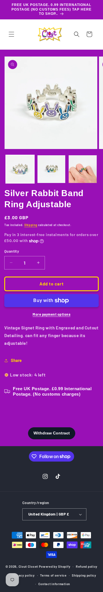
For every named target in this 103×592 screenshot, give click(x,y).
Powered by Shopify (55, 566)
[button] (11, 34)
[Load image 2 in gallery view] (51, 169)
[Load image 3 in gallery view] (82, 169)
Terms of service (53, 575)
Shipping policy (84, 575)
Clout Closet (29, 566)
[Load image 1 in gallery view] (20, 169)
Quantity (11, 251)
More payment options (51, 314)
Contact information (54, 584)
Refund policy (87, 566)
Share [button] (16, 360)
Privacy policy (23, 575)
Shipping (30, 225)
